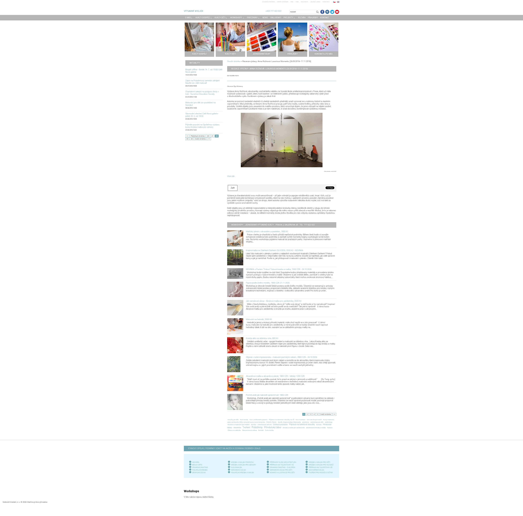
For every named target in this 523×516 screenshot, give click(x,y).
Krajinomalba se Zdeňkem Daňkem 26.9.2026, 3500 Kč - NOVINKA (274, 250)
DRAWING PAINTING (200, 467)
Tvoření (246, 427)
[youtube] (337, 12)
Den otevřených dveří (314, 420)
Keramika (237, 427)
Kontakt (326, 2)
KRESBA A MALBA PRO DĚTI (319, 462)
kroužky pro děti (233, 420)
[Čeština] (334, 2)
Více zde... (231, 176)
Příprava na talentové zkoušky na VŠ (281, 420)
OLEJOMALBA (236, 467)
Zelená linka (315, 2)
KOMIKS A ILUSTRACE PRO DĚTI (282, 473)
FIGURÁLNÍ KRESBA (200, 470)
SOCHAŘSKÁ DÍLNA (316, 470)
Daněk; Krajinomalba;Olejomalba (289, 422)
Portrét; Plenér (271, 422)
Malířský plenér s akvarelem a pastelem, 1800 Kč (267, 231)
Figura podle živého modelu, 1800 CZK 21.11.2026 (268, 283)
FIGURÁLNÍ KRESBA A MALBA (242, 473)
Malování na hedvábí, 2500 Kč (259, 319)
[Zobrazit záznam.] (235, 238)
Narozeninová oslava (249, 430)
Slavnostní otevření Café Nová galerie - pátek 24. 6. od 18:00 (202, 115)
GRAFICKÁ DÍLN (198, 473)
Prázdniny (257, 427)
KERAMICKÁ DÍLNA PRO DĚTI (281, 470)
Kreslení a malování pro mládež (239, 425)
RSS (292, 2)
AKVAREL (196, 462)
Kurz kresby (244, 420)
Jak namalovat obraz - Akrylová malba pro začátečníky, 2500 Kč (273, 301)
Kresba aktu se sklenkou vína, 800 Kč (262, 338)
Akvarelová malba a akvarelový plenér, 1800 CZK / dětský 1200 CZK (275, 376)
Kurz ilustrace (300, 420)
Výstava (329, 428)
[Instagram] (327, 12)
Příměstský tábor (272, 427)
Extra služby (269, 430)
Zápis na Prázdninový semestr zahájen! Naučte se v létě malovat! (202, 81)
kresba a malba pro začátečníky (294, 428)
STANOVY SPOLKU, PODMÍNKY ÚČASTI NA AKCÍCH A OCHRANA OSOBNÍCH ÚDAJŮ (224, 448)
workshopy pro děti (316, 422)
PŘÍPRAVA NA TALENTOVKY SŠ (320, 467)
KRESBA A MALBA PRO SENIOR (243, 465)
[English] (338, 2)
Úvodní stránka (268, 2)
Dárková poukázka (280, 424)
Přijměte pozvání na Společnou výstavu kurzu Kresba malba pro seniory (202, 126)
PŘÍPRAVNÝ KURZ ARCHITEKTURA (283, 462)
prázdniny (305, 422)
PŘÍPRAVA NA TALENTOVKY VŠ (282, 465)
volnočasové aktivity (265, 425)
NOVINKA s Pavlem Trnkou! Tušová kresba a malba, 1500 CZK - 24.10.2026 (278, 269)
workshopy (328, 422)
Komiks (319, 425)
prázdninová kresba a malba (316, 428)
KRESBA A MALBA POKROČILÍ (242, 462)
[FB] (322, 12)
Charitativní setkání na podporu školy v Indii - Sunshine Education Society (202, 92)
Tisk (297, 2)
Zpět (233, 188)
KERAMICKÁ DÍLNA (238, 470)
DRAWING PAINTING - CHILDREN (282, 467)
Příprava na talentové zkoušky (302, 424)
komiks (253, 425)
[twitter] (332, 12)
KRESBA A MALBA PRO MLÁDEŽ (321, 465)
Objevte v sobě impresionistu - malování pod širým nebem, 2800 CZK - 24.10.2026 (281, 357)
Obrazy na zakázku (234, 430)
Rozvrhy (304, 2)
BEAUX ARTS (197, 465)
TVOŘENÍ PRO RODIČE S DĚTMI (321, 473)
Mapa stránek (282, 2)
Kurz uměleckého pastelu (258, 420)
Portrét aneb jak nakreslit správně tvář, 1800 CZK (267, 395)
